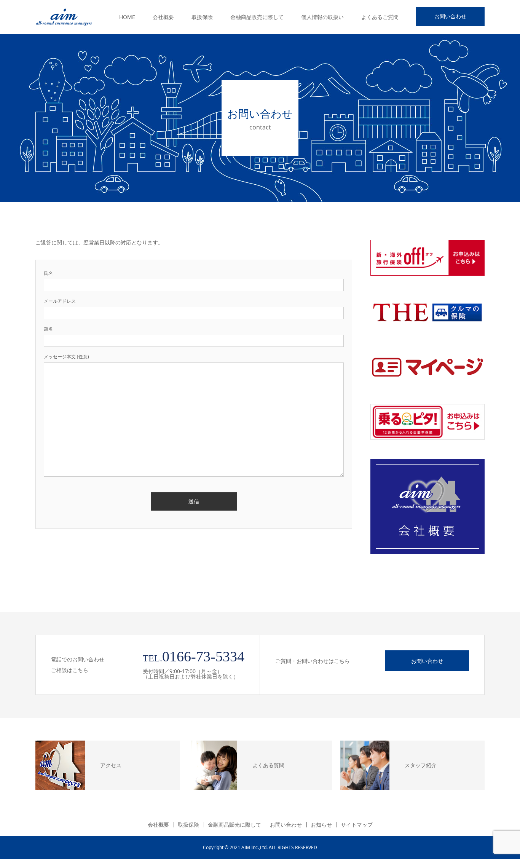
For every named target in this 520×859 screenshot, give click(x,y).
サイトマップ (357, 824)
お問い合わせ (450, 16)
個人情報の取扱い (322, 17)
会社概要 (163, 17)
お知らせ (321, 824)
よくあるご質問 (380, 17)
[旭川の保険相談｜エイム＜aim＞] (64, 17)
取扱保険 (202, 17)
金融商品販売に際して (257, 17)
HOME (127, 17)
